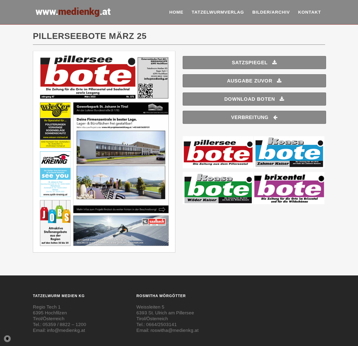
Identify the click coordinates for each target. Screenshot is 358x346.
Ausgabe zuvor (249, 80)
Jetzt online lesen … (104, 154)
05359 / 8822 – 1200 (64, 324)
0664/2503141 (161, 324)
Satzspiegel (250, 62)
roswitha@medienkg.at (174, 330)
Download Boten (249, 99)
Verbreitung (250, 117)
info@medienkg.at (66, 330)
